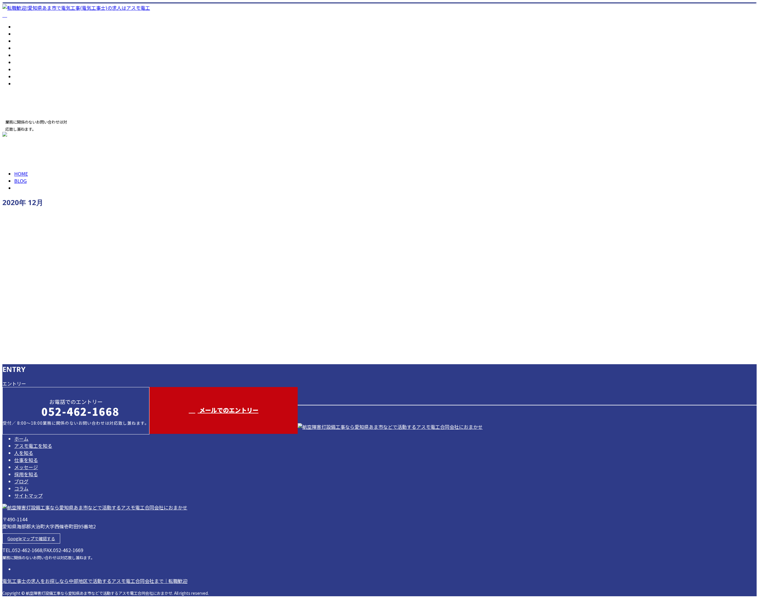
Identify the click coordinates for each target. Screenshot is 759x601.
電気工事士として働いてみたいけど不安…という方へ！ (72, 230)
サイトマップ (28, 83)
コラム (21, 76)
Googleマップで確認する (31, 538)
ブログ (21, 69)
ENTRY (23, 135)
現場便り (35, 305)
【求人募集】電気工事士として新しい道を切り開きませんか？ (81, 329)
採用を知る (26, 62)
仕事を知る (26, 48)
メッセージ (26, 55)
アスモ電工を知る (33, 33)
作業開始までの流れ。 (30, 279)
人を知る (23, 40)
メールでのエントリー (228, 410)
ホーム (21, 26)
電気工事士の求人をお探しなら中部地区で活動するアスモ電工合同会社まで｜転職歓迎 (94, 580)
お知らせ (35, 254)
